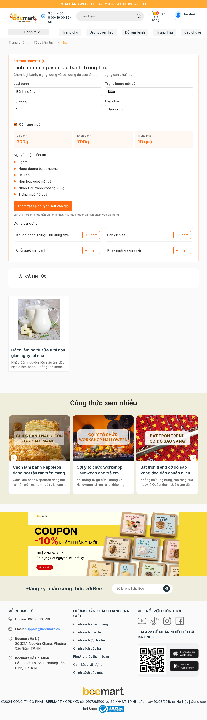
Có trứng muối (30, 124)
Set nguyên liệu (101, 32)
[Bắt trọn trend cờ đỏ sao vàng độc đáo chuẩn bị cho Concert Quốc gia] (167, 438)
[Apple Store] (184, 653)
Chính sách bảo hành (89, 648)
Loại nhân (112, 101)
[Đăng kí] (166, 588)
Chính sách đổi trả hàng (91, 640)
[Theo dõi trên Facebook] (179, 620)
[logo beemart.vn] (103, 691)
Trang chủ (70, 32)
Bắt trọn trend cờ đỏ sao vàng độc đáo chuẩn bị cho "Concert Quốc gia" (166, 470)
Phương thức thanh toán (91, 656)
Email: (37, 629)
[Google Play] (184, 666)
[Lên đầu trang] (199, 716)
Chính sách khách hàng (90, 624)
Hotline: (32, 619)
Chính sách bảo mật (88, 673)
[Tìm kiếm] (139, 15)
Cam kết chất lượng (87, 664)
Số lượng (20, 101)
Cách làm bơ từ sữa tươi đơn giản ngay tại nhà (38, 353)
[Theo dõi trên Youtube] (142, 620)
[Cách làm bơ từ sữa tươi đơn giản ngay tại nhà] (39, 319)
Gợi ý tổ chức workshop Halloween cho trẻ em (100, 470)
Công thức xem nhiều (103, 403)
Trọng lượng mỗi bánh (122, 84)
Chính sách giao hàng (89, 632)
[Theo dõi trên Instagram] (167, 620)
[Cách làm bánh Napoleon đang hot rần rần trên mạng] (39, 438)
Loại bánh (21, 84)
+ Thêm (91, 235)
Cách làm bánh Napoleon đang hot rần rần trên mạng (39, 470)
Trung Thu (164, 32)
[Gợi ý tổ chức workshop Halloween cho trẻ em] (103, 438)
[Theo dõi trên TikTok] (155, 620)
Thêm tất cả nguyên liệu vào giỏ (43, 206)
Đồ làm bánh (135, 32)
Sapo (93, 709)
